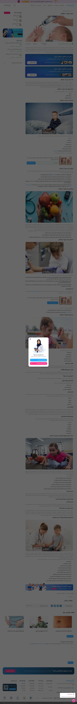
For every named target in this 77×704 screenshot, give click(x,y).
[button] (30, 339)
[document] (38, 352)
